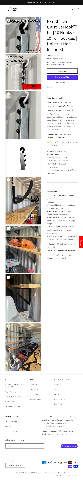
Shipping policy (59, 475)
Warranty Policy (35, 399)
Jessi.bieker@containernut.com (16, 397)
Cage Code (9, 426)
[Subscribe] (41, 446)
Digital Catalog (10, 392)
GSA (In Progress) (11, 431)
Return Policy (34, 394)
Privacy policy (62, 473)
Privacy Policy (34, 389)
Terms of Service (59, 399)
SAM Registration (11, 421)
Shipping (49, 58)
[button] (4, 9)
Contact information (72, 475)
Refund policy (52, 473)
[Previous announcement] (4, 2)
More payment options (62, 82)
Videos (56, 394)
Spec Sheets (58, 404)
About (56, 384)
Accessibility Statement (13, 406)
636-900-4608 (10, 402)
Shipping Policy (35, 384)
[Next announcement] (78, 2)
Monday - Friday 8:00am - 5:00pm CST (14, 385)
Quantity (49, 87)
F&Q (55, 389)
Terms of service (73, 473)
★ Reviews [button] (81, 242)
